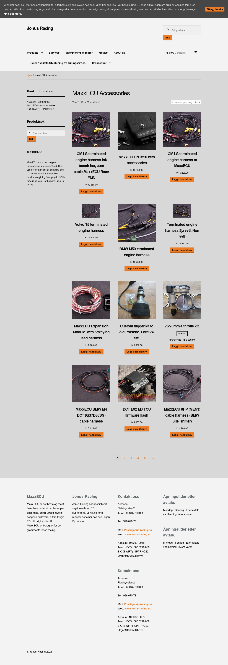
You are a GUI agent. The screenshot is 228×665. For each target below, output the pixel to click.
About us (119, 52)
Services (54, 52)
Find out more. (13, 13)
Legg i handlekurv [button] (91, 191)
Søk (167, 37)
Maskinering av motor (79, 52)
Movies (103, 52)
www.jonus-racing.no (138, 534)
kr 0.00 (176, 52)
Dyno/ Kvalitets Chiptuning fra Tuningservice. (58, 63)
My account (99, 63)
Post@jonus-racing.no (138, 530)
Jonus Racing (40, 28)
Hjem (29, 75)
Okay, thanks (215, 9)
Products (32, 52)
